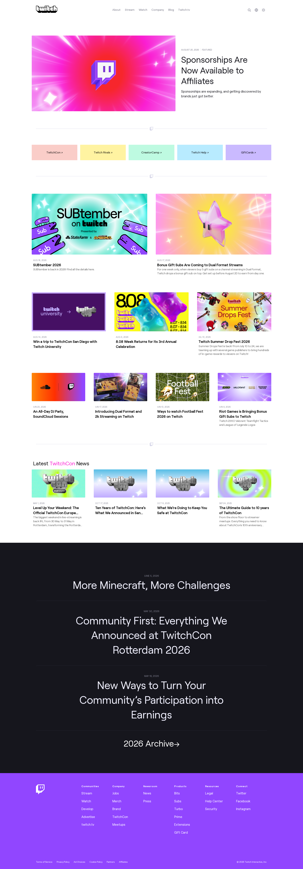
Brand (116, 809)
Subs (177, 801)
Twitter (241, 793)
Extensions (182, 824)
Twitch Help (198, 152)
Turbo (178, 809)
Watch (143, 9)
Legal (209, 793)
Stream (129, 9)
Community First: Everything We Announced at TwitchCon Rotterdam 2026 (151, 635)
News (147, 793)
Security (211, 809)
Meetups (118, 824)
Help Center (214, 801)
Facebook (243, 801)
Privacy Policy (63, 862)
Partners (111, 862)
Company (158, 9)
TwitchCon (53, 152)
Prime (178, 817)
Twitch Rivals (102, 152)
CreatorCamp (150, 152)
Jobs (115, 793)
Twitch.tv (184, 9)
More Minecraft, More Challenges (151, 584)
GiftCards (247, 152)
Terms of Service (44, 862)
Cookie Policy (95, 862)
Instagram (243, 809)
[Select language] (256, 10)
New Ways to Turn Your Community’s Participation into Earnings (151, 699)
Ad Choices (79, 862)
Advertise (88, 817)
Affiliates (123, 862)
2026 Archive (149, 743)
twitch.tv (87, 824)
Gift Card (181, 832)
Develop (87, 809)
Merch (116, 801)
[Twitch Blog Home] (46, 9)
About (116, 9)
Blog (171, 9)
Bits (177, 793)
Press (147, 801)
